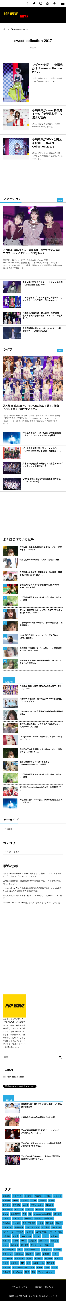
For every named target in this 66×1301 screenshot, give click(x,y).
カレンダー (43, 1241)
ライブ (54, 1267)
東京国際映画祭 (9, 1250)
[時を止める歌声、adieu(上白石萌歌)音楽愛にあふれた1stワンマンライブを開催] (12, 438)
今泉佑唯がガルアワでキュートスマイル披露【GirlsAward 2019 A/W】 (42, 283)
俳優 (38, 1254)
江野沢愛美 (50, 1209)
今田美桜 (54, 1236)
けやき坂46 (7, 1258)
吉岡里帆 (32, 1241)
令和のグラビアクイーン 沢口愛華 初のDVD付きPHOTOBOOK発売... (40, 586)
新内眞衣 (6, 1205)
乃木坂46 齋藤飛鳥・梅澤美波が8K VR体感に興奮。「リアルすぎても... (41, 700)
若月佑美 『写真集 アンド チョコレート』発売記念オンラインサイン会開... (41, 649)
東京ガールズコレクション (23, 1267)
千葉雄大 (6, 1218)
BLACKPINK (26, 1236)
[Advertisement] (33, 180)
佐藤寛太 (38, 1196)
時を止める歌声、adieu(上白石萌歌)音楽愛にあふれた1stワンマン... (41, 801)
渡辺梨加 (16, 1205)
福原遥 (51, 1200)
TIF (22, 1263)
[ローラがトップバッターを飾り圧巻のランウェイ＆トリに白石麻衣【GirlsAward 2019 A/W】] (12, 302)
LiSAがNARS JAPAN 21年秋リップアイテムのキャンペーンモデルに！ (32, 903)
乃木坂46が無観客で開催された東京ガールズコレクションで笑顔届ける (43, 464)
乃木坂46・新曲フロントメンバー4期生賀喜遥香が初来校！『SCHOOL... (41, 1144)
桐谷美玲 (19, 1232)
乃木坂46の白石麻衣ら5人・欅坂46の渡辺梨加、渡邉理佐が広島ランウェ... (41, 1157)
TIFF (20, 1250)
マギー (33, 1200)
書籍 (33, 1272)
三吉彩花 (57, 1250)
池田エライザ (8, 1232)
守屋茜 (15, 1241)
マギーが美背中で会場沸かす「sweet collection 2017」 (47, 68)
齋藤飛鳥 (46, 1254)
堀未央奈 (6, 1241)
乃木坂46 (6, 1272)
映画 (28, 1263)
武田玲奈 (6, 1200)
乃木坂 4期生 (41, 1232)
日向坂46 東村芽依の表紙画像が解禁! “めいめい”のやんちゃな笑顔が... (41, 661)
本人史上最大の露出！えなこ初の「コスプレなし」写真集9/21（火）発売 (41, 725)
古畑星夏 (49, 1223)
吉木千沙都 (56, 1227)
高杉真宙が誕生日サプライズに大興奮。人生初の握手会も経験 (41, 1105)
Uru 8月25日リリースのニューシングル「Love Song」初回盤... (39, 636)
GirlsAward (17, 1272)
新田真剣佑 (7, 1209)
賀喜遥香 (54, 1241)
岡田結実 (6, 1223)
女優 (47, 1267)
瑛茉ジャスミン (37, 1205)
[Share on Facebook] (27, 3)
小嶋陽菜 (42, 1200)
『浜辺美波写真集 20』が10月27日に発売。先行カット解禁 (41, 598)
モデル (5, 1245)
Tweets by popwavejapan (13, 1077)
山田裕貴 (6, 1236)
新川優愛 (24, 1245)
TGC (27, 1272)
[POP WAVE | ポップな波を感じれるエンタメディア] (16, 18)
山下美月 (45, 1227)
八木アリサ (17, 1196)
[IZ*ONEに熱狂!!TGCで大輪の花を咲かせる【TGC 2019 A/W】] (12, 484)
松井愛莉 (28, 1196)
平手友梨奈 (49, 1218)
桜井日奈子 (19, 1227)
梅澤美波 (14, 1245)
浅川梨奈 (57, 1214)
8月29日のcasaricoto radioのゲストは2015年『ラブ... (41, 788)
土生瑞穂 (38, 1258)
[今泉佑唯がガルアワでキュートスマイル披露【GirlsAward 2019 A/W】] (12, 287)
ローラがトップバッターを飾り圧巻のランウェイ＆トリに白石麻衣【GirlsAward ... (42, 298)
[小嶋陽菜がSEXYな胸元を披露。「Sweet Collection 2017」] (16, 146)
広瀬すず (49, 1205)
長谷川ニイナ (36, 1245)
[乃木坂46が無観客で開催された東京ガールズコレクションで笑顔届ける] (12, 468)
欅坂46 (39, 1267)
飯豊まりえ (7, 1254)
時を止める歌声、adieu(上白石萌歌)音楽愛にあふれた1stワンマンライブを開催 (42, 434)
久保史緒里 (15, 1214)
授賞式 (29, 1258)
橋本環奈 (38, 1218)
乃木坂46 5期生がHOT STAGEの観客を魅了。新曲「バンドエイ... (40, 687)
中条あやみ (46, 1250)
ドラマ (55, 1254)
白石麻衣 (14, 1263)
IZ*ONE (37, 1236)
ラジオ (40, 1223)
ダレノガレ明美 (55, 1232)
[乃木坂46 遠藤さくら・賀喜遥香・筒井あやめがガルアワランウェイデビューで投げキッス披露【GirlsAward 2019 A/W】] (33, 225)
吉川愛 (15, 1236)
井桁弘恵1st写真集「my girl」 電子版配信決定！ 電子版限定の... (41, 624)
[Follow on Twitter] (34, 3)
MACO (25, 1205)
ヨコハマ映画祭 (29, 1223)
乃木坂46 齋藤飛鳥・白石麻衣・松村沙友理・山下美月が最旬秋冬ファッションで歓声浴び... (42, 315)
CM (42, 1263)
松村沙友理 (19, 1258)
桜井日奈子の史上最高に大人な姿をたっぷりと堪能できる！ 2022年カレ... (41, 548)
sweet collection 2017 (42, 1214)
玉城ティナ (49, 1245)
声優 (24, 1214)
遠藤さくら (7, 1227)
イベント (58, 1258)
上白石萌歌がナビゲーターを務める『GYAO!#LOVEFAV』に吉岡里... (34, 763)
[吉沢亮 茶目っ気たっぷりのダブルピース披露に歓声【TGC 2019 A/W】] (12, 333)
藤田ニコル (19, 1209)
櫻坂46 (59, 1223)
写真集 (35, 1263)
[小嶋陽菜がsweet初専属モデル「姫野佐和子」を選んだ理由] (16, 117)
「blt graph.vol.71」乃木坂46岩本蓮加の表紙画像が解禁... (41, 712)
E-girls (5, 1214)
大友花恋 (29, 1209)
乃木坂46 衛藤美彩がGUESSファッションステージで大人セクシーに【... (41, 1131)
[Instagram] (40, 3)
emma (15, 1200)
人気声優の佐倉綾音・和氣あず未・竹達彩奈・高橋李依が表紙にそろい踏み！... (41, 573)
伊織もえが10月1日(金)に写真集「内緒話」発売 (39, 560)
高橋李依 (6, 1196)
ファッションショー (46, 1272)
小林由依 (57, 1196)
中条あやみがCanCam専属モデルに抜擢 (38, 1117)
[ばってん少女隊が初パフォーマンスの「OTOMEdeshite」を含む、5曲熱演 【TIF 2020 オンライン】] (12, 453)
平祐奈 (5, 1263)
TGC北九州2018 (32, 1227)
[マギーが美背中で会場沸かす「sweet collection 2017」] (16, 82)
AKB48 (23, 1241)
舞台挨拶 (50, 1263)
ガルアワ (6, 1267)
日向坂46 (48, 1258)
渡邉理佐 (29, 1254)
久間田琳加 (19, 1254)
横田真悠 (39, 1209)
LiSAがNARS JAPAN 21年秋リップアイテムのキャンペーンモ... (41, 738)
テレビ (45, 1236)
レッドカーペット (32, 1250)
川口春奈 (16, 1223)
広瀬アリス (17, 1218)
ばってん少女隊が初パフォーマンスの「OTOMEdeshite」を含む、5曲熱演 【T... (42, 449)
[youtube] (47, 3)
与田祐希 (29, 1232)
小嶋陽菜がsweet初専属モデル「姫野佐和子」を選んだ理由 (47, 114)
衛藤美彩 (28, 1218)
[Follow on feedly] (54, 3)
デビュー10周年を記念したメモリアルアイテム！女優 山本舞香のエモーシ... (41, 611)
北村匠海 (24, 1200)
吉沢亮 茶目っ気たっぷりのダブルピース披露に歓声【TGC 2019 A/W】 (42, 329)
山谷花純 (48, 1196)
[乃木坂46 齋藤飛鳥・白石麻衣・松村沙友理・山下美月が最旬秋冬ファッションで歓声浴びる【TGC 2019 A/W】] (12, 318)
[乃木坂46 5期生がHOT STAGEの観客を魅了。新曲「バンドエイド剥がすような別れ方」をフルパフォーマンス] (33, 378)
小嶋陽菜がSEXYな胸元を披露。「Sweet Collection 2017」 (47, 143)
